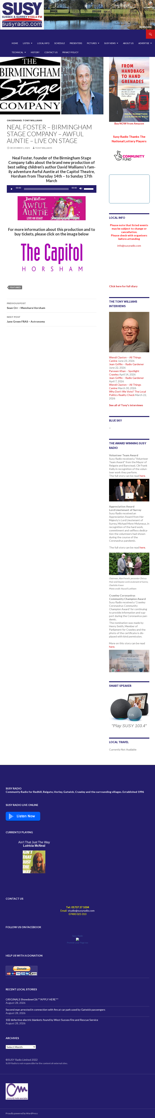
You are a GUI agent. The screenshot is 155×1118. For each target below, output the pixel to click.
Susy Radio (77, 936)
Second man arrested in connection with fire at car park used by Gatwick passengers (55, 1009)
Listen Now (26, 816)
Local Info (43, 43)
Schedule (59, 43)
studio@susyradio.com (81, 910)
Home (15, 43)
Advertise (143, 43)
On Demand (14, 120)
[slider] (89, 188)
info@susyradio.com (129, 245)
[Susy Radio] (77, 939)
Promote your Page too (77, 943)
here (142, 475)
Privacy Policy (70, 52)
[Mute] (81, 189)
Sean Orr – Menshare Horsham (26, 305)
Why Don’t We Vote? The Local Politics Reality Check (127, 393)
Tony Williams (32, 120)
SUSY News (109, 43)
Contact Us (50, 52)
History (35, 52)
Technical (17, 52)
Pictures (92, 43)
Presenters (76, 43)
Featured (15, 287)
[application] (51, 189)
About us (128, 43)
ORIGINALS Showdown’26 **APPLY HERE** (32, 999)
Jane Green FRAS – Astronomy (26, 319)
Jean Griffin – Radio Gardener (126, 364)
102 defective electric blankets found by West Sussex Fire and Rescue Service (52, 1019)
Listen (26, 43)
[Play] (12, 189)
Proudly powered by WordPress (22, 1113)
